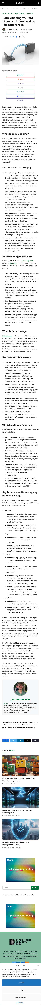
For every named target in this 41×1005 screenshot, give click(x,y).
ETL (22, 263)
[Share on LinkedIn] (10, 36)
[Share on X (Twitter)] (13, 36)
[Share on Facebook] (16, 36)
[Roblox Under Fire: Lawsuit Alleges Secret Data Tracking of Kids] (20, 765)
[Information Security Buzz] (20, 3)
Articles (9, 9)
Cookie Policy (19, 1002)
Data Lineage (7, 336)
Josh (5, 704)
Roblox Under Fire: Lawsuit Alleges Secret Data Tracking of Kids (19, 779)
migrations (13, 263)
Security (29, 14)
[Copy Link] (19, 36)
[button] (38, 965)
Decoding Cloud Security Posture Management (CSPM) (15, 843)
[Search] (38, 3)
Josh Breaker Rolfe (13, 29)
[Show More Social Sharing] (23, 36)
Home (4, 9)
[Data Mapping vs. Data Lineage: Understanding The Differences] (20, 53)
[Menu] (3, 3)
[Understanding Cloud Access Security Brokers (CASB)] (20, 797)
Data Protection (17, 14)
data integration (27, 261)
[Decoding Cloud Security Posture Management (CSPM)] (20, 829)
